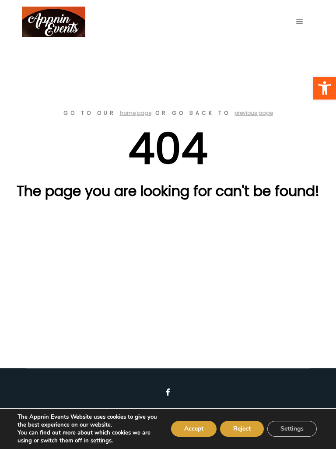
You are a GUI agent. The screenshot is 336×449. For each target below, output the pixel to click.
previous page (253, 113)
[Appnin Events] (53, 22)
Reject (242, 428)
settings (101, 441)
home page (135, 113)
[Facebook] (168, 392)
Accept (193, 428)
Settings (292, 428)
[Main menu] (300, 22)
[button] (324, 88)
